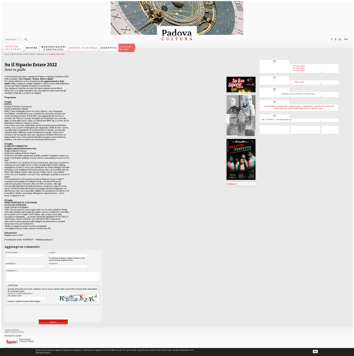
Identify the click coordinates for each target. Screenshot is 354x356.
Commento (12, 271)
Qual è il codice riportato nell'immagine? (20, 294)
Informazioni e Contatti (13, 336)
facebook (331, 39)
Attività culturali (13, 48)
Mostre (31, 47)
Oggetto (53, 264)
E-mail (52, 252)
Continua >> (232, 184)
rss (340, 39)
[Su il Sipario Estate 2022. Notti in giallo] (241, 91)
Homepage (10, 264)
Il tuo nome (12, 252)
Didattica (108, 47)
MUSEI (125, 48)
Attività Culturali (16, 54)
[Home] (177, 41)
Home (7, 54)
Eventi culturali (84, 47)
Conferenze (40, 54)
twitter (336, 39)
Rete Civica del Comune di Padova (26, 340)
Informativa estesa (42, 352)
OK (315, 351)
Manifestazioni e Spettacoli (53, 48)
